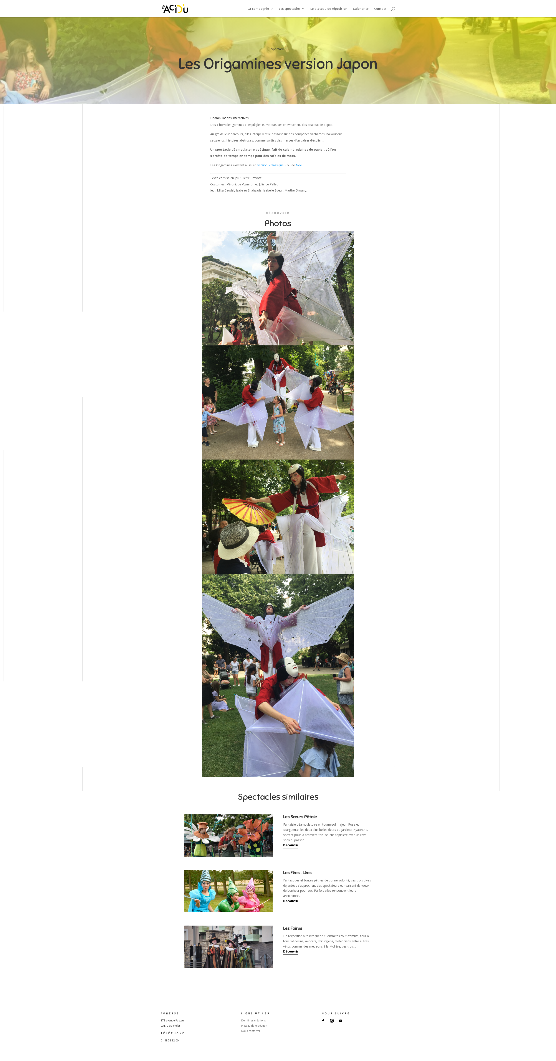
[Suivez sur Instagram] (331, 1020)
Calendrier (361, 9)
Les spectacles (289, 9)
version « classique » (271, 165)
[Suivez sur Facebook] (323, 1020)
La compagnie (258, 9)
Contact (380, 9)
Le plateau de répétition (328, 9)
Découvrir (290, 845)
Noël (299, 165)
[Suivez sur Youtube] (340, 1020)
